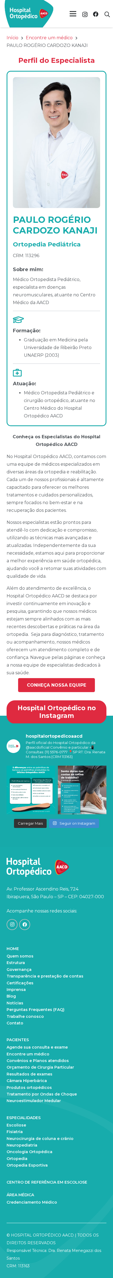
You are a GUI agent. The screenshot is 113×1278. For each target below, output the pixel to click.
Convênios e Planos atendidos (38, 1060)
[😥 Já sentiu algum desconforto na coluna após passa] (82, 790)
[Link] (29, 13)
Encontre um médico (28, 1054)
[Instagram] (84, 15)
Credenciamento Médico (32, 1202)
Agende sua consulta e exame (37, 1047)
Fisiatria (15, 1131)
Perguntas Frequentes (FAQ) (35, 1009)
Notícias (15, 1003)
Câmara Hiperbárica (27, 1080)
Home (13, 948)
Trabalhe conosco (25, 1016)
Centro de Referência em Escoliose (47, 1182)
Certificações (20, 983)
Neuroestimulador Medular (34, 1100)
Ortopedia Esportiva (27, 1165)
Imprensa (16, 989)
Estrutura (16, 962)
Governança (19, 969)
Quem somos (20, 956)
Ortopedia (17, 1158)
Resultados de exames (29, 1074)
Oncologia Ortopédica (29, 1151)
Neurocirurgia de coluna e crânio (40, 1138)
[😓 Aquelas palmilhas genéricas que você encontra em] (31, 790)
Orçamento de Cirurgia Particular (40, 1067)
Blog (11, 996)
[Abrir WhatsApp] (99, 1264)
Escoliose (16, 1125)
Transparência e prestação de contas (45, 976)
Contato (15, 1023)
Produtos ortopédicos (29, 1087)
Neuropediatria (22, 1145)
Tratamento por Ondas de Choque (42, 1094)
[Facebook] (95, 14)
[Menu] (73, 14)
